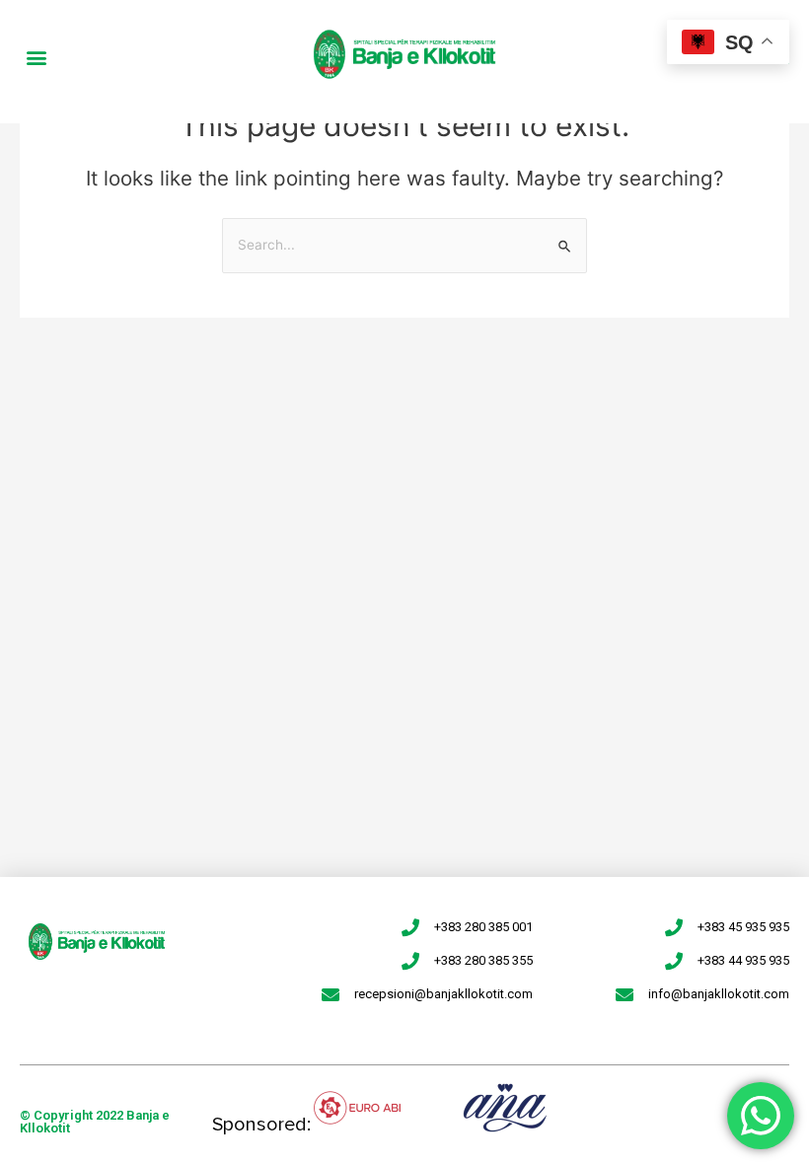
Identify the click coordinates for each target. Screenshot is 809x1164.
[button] (36, 56)
